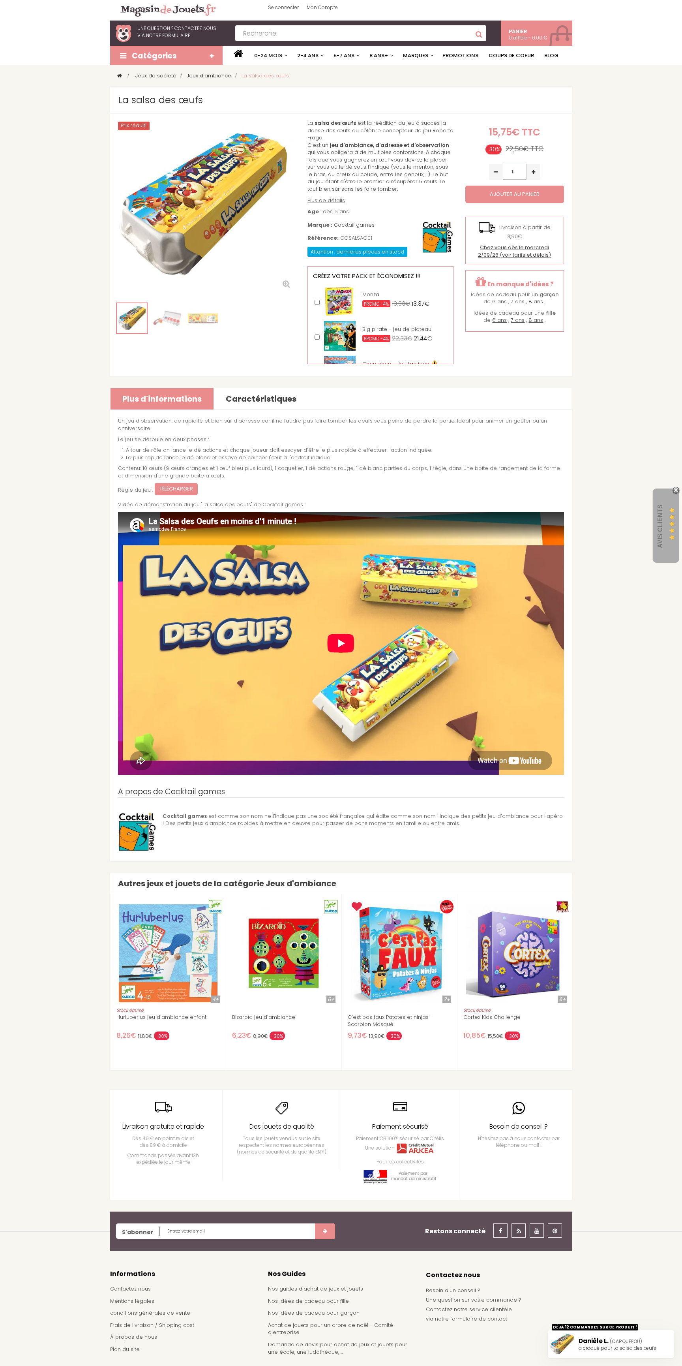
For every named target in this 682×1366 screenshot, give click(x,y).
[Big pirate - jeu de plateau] (340, 336)
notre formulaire (168, 35)
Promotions (460, 55)
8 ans (535, 301)
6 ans (499, 301)
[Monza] (340, 301)
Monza (370, 294)
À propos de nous (133, 1337)
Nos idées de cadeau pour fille (308, 1301)
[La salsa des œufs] (132, 318)
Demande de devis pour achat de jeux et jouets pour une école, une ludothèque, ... (337, 1348)
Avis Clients (660, 526)
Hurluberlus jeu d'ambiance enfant (161, 1017)
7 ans (518, 301)
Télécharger (176, 488)
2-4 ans (308, 55)
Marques (415, 55)
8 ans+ (378, 55)
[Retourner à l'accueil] (119, 75)
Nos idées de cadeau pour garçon (314, 1313)
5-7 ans (344, 55)
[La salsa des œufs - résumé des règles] (203, 318)
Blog (551, 55)
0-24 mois (268, 55)
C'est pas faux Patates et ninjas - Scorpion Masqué (390, 1021)
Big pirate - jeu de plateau (396, 329)
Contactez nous (130, 1289)
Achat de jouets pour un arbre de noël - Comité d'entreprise (330, 1328)
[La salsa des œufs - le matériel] (167, 318)
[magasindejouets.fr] (165, 9)
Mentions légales (132, 1301)
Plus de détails (326, 200)
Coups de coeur (511, 55)
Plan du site (125, 1349)
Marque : (319, 225)
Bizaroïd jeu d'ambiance (263, 1017)
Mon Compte (322, 7)
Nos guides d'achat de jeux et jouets (315, 1289)
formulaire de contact (478, 1319)
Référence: (323, 238)
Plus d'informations (162, 398)
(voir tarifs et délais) (514, 251)
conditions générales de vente (150, 1313)
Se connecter (283, 7)
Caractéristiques (261, 398)
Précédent (119, 319)
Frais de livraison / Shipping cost (152, 1325)
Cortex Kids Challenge (492, 1017)
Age (313, 211)
